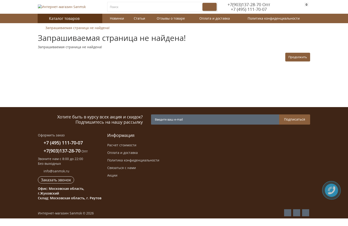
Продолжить (297, 57)
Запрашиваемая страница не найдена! (77, 28)
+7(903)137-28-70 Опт (249, 4)
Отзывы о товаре (171, 18)
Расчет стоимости (121, 145)
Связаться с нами (121, 167)
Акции (112, 175)
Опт (66, 151)
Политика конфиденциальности (274, 18)
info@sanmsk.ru (56, 171)
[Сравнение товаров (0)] (298, 8)
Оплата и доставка (214, 18)
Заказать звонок (56, 180)
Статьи (139, 18)
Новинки (117, 18)
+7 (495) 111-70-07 (249, 9)
